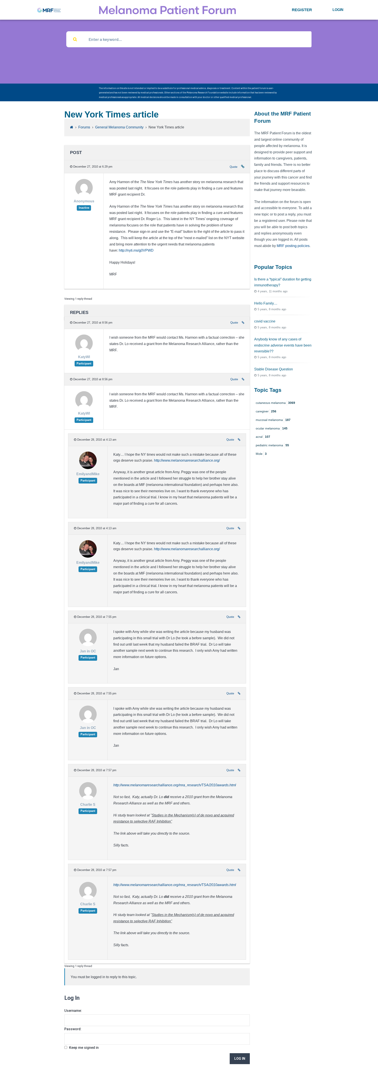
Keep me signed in (84, 1048)
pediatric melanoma (272, 445)
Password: (72, 1029)
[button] (302, 9)
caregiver (266, 411)
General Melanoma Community (119, 127)
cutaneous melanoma (275, 403)
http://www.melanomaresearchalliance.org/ (187, 460)
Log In (239, 1058)
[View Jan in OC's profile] (88, 645)
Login (337, 10)
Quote (233, 166)
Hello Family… (265, 303)
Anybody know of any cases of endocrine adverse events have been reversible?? (283, 345)
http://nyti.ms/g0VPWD (136, 250)
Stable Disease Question (273, 369)
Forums (84, 127)
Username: (73, 1011)
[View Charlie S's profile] (88, 798)
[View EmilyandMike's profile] (88, 468)
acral (263, 436)
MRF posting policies (293, 246)
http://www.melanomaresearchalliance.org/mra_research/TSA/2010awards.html (174, 785)
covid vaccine (264, 321)
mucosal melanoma (273, 420)
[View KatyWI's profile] (84, 351)
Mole (261, 453)
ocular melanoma (271, 428)
